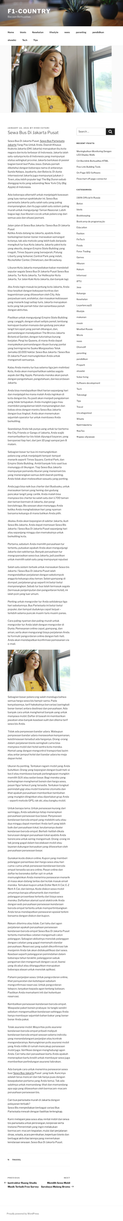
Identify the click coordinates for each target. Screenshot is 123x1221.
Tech (24, 40)
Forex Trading (83, 251)
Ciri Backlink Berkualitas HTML (92, 160)
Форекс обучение (86, 436)
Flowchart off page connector (92, 178)
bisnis (23, 32)
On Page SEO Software (88, 172)
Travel (16, 1160)
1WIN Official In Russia (88, 197)
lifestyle (53, 32)
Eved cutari (41, 128)
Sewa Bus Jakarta (23, 1073)
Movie (80, 335)
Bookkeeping (83, 215)
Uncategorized (84, 413)
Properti (81, 365)
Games (80, 257)
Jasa (79, 287)
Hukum (80, 269)
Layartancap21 (84, 305)
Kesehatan (37, 32)
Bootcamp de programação (91, 221)
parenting (81, 32)
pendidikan (98, 32)
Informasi (81, 275)
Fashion (80, 233)
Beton (80, 203)
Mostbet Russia (85, 329)
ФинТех (81, 430)
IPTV (79, 281)
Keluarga (81, 293)
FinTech (81, 239)
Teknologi (81, 394)
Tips (35, 40)
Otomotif (81, 347)
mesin (80, 323)
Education (82, 227)
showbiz (12, 40)
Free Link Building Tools (88, 166)
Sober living (82, 377)
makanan (81, 317)
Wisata (80, 418)
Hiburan (81, 263)
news (67, 32)
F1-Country (29, 11)
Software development (88, 383)
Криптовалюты (84, 424)
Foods (80, 245)
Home (11, 32)
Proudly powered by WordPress (23, 1213)
